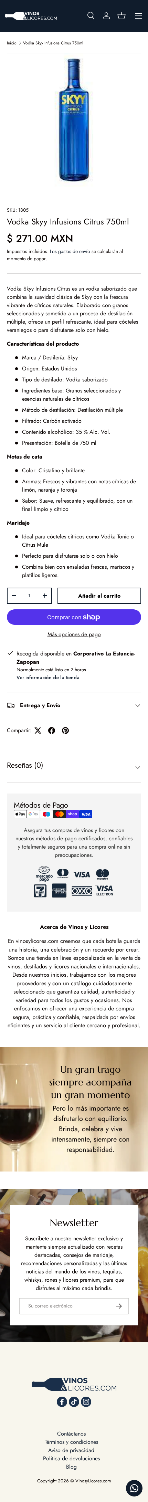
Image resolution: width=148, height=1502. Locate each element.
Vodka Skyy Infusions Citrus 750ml (53, 43)
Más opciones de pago (74, 634)
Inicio (12, 43)
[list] (74, 120)
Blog (71, 1467)
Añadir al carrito (99, 596)
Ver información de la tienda (48, 677)
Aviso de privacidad (71, 1450)
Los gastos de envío (70, 251)
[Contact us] (134, 1488)
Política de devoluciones (71, 1458)
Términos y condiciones (71, 1442)
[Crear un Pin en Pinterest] (65, 730)
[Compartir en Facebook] (52, 730)
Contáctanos (71, 1434)
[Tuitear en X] (38, 730)
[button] (121, 15)
